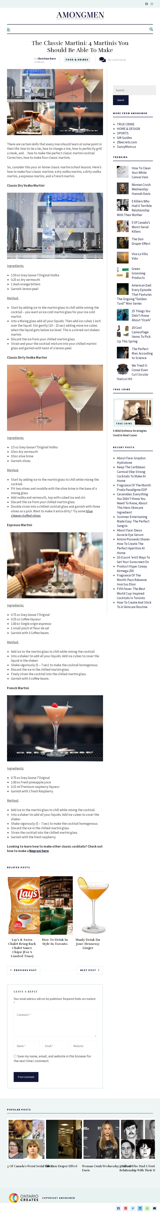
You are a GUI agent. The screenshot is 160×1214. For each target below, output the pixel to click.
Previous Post (25, 970)
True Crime (124, 423)
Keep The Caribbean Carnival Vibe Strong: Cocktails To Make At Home (131, 474)
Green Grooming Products (138, 273)
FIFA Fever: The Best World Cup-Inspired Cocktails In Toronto (131, 593)
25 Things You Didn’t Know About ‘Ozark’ (141, 315)
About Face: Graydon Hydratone (131, 460)
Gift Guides (124, 138)
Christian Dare (46, 58)
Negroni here (39, 851)
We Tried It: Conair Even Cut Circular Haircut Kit (132, 372)
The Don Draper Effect (141, 241)
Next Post (88, 970)
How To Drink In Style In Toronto (55, 942)
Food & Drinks (77, 59)
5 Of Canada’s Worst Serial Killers (141, 227)
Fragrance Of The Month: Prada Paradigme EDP (134, 487)
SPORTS (123, 133)
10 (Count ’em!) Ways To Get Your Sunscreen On (133, 559)
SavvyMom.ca (126, 147)
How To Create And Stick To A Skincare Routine (134, 604)
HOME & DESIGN (128, 129)
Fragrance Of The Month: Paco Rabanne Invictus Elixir (132, 579)
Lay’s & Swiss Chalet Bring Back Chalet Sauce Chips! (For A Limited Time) (22, 948)
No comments (117, 60)
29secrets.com (127, 142)
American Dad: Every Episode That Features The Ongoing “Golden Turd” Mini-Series (134, 294)
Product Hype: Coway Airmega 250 (132, 568)
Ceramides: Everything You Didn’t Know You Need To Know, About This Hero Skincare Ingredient (132, 503)
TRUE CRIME (125, 124)
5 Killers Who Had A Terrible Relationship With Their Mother (134, 208)
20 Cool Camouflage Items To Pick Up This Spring (134, 334)
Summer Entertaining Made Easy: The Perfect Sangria (133, 521)
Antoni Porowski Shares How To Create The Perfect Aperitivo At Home (133, 546)
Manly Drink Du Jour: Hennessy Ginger (88, 944)
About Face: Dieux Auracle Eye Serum (130, 532)
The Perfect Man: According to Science (142, 353)
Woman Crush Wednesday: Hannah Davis (141, 189)
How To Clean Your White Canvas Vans (141, 172)
